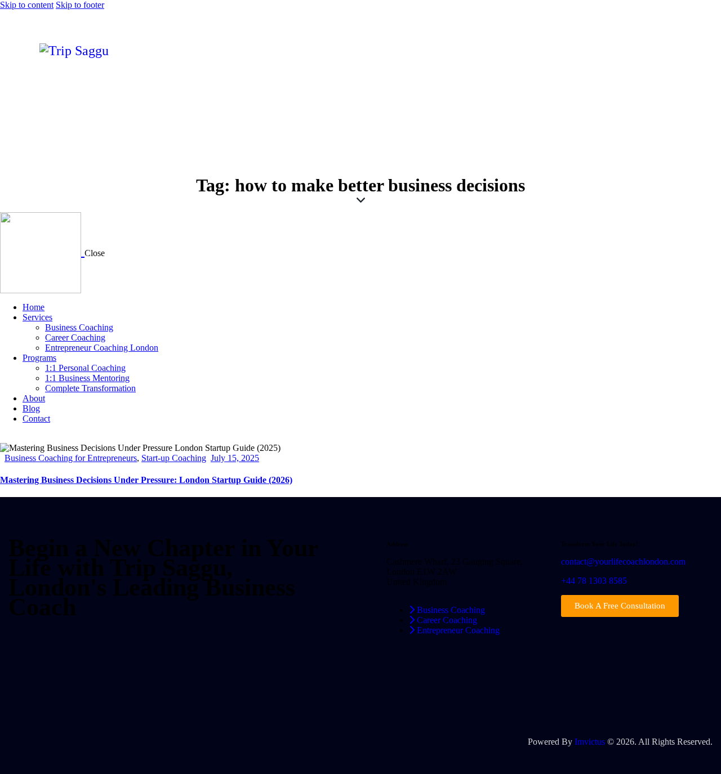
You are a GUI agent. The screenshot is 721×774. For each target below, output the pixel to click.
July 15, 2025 (235, 458)
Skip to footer (80, 5)
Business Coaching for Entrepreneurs (71, 458)
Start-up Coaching (173, 458)
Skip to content (27, 5)
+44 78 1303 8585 (594, 580)
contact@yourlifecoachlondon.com (623, 561)
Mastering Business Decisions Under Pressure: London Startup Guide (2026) (146, 480)
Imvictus (590, 741)
